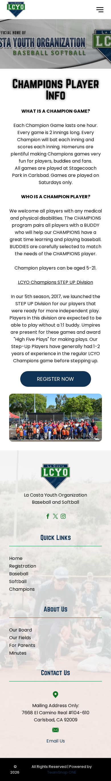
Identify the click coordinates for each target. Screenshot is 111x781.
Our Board (20, 630)
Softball (17, 581)
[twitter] (55, 517)
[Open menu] (100, 9)
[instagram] (63, 517)
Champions (22, 589)
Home (15, 558)
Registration (22, 566)
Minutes (17, 653)
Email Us (55, 741)
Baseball (18, 573)
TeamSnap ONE (61, 772)
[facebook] (48, 517)
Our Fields (20, 637)
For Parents (22, 645)
